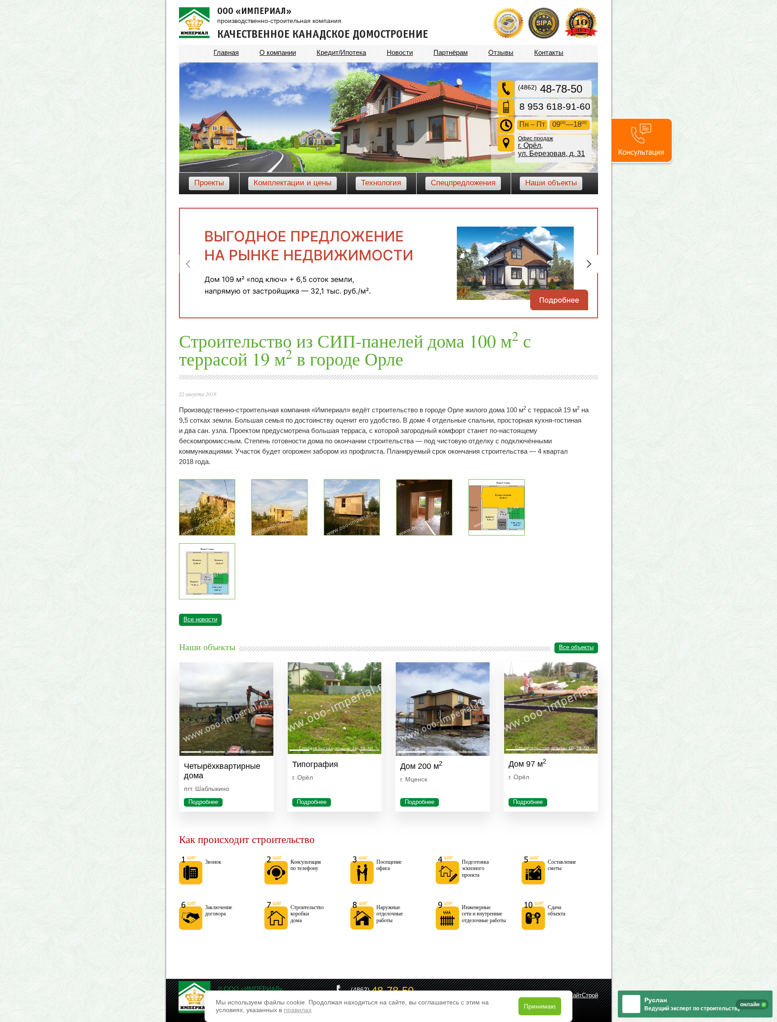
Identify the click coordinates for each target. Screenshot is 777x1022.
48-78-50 (550, 89)
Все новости (200, 619)
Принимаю (540, 1006)
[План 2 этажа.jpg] (207, 597)
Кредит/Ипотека (341, 52)
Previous (188, 264)
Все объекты (576, 647)
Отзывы (501, 52)
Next (589, 264)
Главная (226, 52)
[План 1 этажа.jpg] (497, 533)
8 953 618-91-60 (554, 106)
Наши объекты (551, 183)
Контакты (548, 52)
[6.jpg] (424, 533)
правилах (298, 1009)
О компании (277, 52)
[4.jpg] (279, 533)
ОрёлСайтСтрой (576, 995)
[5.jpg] (352, 533)
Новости (400, 52)
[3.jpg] (207, 533)
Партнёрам (450, 52)
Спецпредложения (463, 183)
